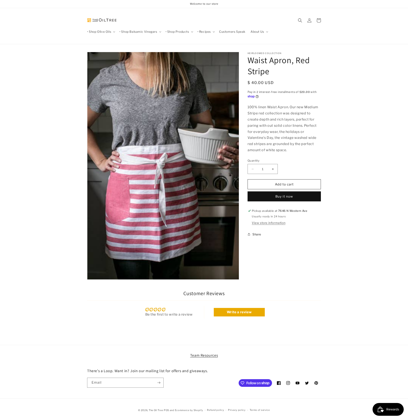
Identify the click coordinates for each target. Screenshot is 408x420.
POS (166, 410)
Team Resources (204, 355)
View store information (268, 223)
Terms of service (260, 410)
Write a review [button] (239, 312)
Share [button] (256, 234)
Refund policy (215, 410)
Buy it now (284, 196)
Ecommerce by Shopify (189, 410)
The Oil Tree (156, 410)
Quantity (253, 160)
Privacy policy (237, 410)
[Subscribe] (158, 383)
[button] (101, 31)
